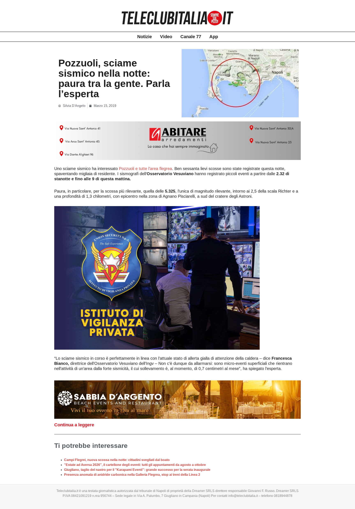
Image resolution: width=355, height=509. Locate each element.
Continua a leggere (74, 424)
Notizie (144, 36)
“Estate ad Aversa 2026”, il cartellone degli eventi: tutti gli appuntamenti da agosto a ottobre (135, 465)
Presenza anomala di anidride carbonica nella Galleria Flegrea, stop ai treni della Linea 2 (132, 474)
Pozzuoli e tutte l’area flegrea (145, 168)
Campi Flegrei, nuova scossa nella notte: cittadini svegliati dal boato (117, 460)
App (213, 36)
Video (166, 36)
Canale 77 (190, 36)
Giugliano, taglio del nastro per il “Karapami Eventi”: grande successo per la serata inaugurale (137, 469)
